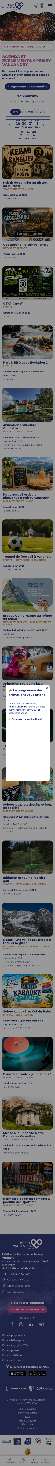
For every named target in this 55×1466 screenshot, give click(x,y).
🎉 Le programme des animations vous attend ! (27, 695)
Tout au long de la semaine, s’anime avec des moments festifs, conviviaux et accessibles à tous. (27, 711)
